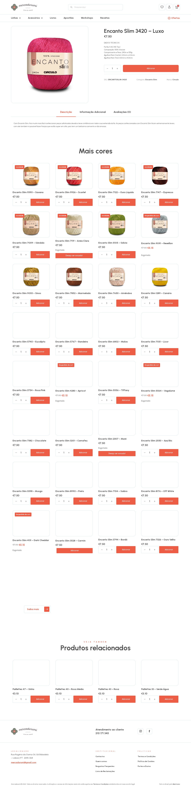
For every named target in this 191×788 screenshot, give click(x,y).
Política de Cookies (146, 761)
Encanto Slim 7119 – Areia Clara (72, 240)
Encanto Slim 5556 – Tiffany (113, 390)
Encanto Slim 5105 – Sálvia (112, 242)
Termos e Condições (147, 756)
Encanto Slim (151, 80)
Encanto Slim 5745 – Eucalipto (29, 341)
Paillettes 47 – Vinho (23, 689)
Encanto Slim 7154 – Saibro (112, 491)
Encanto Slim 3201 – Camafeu (71, 440)
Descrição (66, 111)
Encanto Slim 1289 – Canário (156, 293)
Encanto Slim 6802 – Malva (113, 341)
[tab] (66, 112)
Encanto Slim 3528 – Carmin (70, 540)
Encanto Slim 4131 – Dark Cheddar (31, 540)
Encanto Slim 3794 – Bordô (112, 539)
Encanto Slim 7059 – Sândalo (28, 242)
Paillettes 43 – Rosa (108, 689)
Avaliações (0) (122, 111)
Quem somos (101, 761)
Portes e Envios (144, 766)
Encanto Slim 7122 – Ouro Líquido (116, 192)
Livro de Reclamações (105, 771)
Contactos (100, 756)
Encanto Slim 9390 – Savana (28, 192)
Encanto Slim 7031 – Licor (155, 341)
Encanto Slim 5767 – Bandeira (71, 341)
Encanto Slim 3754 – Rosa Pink (29, 390)
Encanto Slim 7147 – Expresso (157, 192)
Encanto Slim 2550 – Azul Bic (156, 440)
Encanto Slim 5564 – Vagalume (158, 390)
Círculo (175, 80)
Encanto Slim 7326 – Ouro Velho (158, 539)
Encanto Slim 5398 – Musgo (27, 491)
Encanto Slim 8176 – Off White (157, 491)
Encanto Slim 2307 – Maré (112, 438)
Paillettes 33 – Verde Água (155, 689)
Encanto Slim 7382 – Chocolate (29, 440)
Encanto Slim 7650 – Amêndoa (115, 293)
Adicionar (151, 68)
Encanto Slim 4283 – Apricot (70, 390)
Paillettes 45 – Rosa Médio (69, 689)
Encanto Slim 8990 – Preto (69, 491)
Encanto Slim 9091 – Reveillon (157, 243)
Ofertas (175, 18)
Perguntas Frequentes (105, 766)
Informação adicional (93, 111)
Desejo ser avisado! (74, 255)
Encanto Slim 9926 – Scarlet (70, 192)
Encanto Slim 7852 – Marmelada (73, 293)
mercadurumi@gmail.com (23, 762)
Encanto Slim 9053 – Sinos (27, 293)
